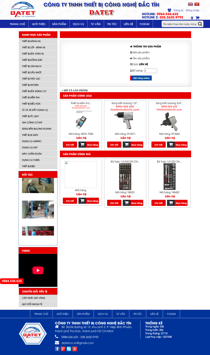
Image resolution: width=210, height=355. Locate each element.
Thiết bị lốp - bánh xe (33, 47)
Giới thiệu (39, 24)
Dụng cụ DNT (30, 147)
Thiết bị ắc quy (30, 116)
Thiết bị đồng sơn (32, 59)
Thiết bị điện (28, 166)
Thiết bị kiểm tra (31, 97)
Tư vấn (96, 24)
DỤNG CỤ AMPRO (31, 141)
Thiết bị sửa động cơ (34, 91)
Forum (144, 24)
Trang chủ (17, 24)
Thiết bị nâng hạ (31, 40)
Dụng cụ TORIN (31, 159)
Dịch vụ (78, 24)
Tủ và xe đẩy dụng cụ (35, 109)
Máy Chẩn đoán (32, 153)
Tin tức (112, 24)
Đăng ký (178, 10)
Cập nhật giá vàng (33, 297)
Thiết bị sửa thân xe (33, 53)
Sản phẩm (59, 24)
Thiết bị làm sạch (31, 66)
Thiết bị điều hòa (31, 103)
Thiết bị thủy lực (31, 78)
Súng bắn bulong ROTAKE (36, 128)
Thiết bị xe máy (30, 134)
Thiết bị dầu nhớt (32, 72)
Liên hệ (128, 24)
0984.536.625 (12, 281)
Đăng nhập (192, 10)
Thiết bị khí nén (30, 84)
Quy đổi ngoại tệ (32, 303)
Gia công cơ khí (32, 122)
